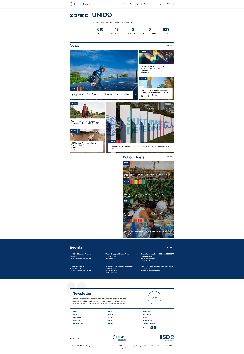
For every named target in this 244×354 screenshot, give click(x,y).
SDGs (168, 4)
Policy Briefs (77, 320)
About (110, 320)
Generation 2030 (78, 323)
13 (117, 29)
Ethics (145, 317)
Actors (153, 4)
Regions (161, 4)
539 (166, 29)
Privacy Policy (147, 320)
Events (146, 4)
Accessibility (147, 314)
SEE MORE (170, 45)
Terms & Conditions (149, 323)
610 (100, 29)
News (125, 4)
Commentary (134, 4)
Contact (110, 323)
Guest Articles (77, 317)
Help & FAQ (146, 311)
